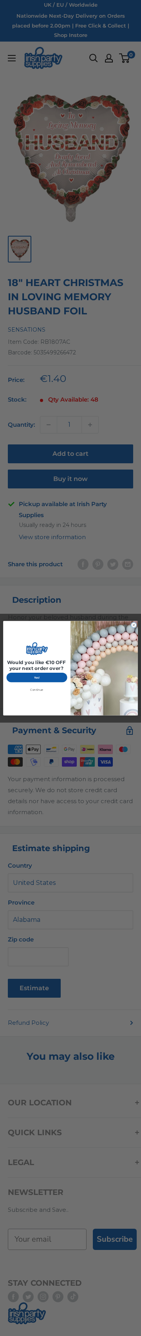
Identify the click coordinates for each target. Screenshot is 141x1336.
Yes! (37, 677)
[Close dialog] (133, 625)
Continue (36, 689)
